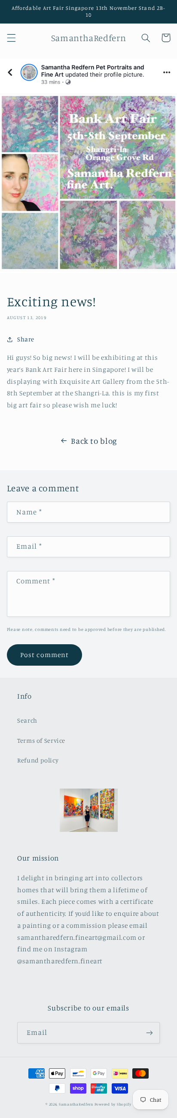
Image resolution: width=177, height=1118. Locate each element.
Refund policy (37, 760)
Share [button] (25, 339)
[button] (11, 38)
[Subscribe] (149, 1032)
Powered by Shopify (113, 1104)
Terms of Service (41, 740)
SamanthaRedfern (76, 1104)
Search (27, 720)
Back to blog (94, 440)
